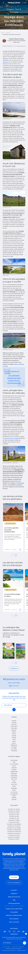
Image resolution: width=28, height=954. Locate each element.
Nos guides (14, 877)
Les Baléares (14, 794)
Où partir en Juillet (14, 820)
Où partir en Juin (14, 818)
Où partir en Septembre (14, 824)
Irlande (14, 735)
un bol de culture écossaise (16, 65)
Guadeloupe (14, 771)
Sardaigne (14, 788)
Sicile (14, 790)
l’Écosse (5, 62)
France (14, 732)
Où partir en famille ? (14, 837)
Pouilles (14, 782)
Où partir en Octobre (14, 826)
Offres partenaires (14, 903)
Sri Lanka (14, 749)
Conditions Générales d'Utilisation (13, 948)
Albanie (14, 720)
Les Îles (5, 51)
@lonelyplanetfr (15, 685)
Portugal (14, 747)
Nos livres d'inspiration (14, 882)
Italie (14, 739)
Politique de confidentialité (18, 946)
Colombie (14, 728)
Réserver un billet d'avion (14, 915)
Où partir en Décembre (14, 829)
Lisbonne (14, 767)
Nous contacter (14, 922)
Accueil (2, 32)
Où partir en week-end (14, 831)
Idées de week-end (14, 897)
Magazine (8, 32)
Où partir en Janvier (14, 809)
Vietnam (14, 799)
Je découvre (14, 668)
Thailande (14, 750)
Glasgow (15, 83)
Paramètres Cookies (21, 950)
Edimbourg (21, 483)
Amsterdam (14, 760)
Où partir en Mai (14, 816)
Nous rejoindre (14, 918)
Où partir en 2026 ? (14, 839)
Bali (14, 762)
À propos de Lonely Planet (14, 908)
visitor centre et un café (11, 438)
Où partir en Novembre (14, 828)
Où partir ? (14, 890)
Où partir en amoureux (14, 833)
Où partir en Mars (14, 813)
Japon (14, 741)
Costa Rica (14, 726)
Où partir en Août (14, 822)
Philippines (14, 745)
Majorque (14, 773)
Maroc (14, 743)
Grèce (14, 734)
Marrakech (14, 777)
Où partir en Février (14, 811)
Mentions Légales (6, 946)
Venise (14, 796)
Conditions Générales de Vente (8, 950)
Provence (14, 784)
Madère (14, 797)
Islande (14, 737)
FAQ (14, 900)
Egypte (14, 730)
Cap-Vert (14, 724)
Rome (14, 786)
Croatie (14, 722)
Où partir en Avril (14, 814)
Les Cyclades (14, 764)
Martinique (14, 775)
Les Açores (14, 792)
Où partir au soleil (14, 835)
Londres (14, 769)
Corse (14, 766)
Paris (14, 781)
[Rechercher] (22, 2)
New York (14, 779)
